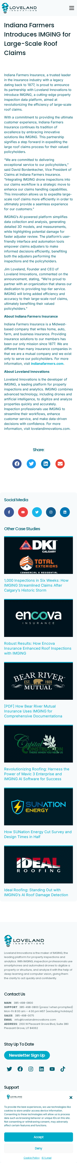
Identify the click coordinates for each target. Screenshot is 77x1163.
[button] (71, 1097)
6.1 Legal (47, 1157)
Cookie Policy (32, 1157)
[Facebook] (20, 1069)
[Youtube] (23, 512)
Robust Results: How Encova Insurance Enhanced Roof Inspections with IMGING (37, 648)
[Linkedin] (65, 512)
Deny (38, 1148)
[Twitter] (37, 512)
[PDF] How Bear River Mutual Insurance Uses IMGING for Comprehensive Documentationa (33, 711)
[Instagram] (51, 512)
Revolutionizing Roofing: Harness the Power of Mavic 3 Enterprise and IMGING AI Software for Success (36, 774)
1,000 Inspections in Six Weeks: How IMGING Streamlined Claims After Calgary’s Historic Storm (36, 585)
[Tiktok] (62, 1069)
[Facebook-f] (9, 512)
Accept (39, 1137)
